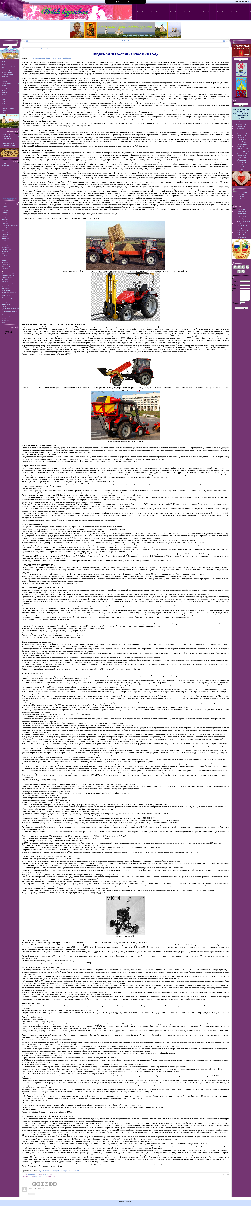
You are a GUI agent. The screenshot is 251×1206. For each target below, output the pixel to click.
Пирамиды (4, 219)
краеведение (5, 297)
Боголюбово (5, 316)
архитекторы (5, 295)
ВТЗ (3, 318)
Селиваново (5, 264)
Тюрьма (4, 306)
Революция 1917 (6, 277)
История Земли (6, 304)
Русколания (5, 215)
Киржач (3, 257)
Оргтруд (4, 314)
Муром (3, 223)
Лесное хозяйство (6, 290)
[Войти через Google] (51, 1184)
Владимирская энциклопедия (9, 292)
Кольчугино (4, 253)
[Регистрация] (11, 16)
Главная (24, 46)
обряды (4, 302)
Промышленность (6, 271)
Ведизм (4, 221)
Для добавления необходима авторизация (10, 199)
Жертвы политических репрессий (10, 308)
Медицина (4, 285)
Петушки (4, 238)
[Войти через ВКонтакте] (38, 1184)
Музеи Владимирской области (9, 225)
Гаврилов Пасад (6, 266)
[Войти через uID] (34, 1184)
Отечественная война (7, 299)
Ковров (3, 245)
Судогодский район (6, 234)
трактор (45, 1176)
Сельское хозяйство (7, 283)
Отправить (31, 1194)
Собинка (4, 230)
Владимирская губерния (8, 275)
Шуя (3, 258)
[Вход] (17, 18)
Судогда (4, 229)
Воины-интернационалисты (8, 311)
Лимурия (4, 281)
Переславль (5, 251)
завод (35, 1176)
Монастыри (5, 227)
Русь (3, 208)
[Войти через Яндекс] (46, 1184)
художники (4, 288)
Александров (5, 249)
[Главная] (5, 15)
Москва (4, 236)
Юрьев (3, 232)
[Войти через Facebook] (42, 1184)
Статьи (28, 46)
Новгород (4, 279)
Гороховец (4, 247)
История (4, 255)
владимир (40, 1176)
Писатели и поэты (6, 270)
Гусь (3, 240)
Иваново (4, 262)
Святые (4, 206)
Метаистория (5, 210)
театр (3, 322)
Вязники (4, 242)
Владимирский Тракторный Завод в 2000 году (52, 58)
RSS (249, 1)
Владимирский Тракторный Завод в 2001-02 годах (58, 1170)
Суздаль (4, 214)
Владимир (4, 212)
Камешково (5, 243)
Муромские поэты (6, 286)
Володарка (4, 320)
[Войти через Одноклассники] (55, 1184)
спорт (3, 313)
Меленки (4, 268)
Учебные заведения (7, 273)
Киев (3, 217)
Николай (44, 1174)
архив (3, 300)
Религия (4, 260)
